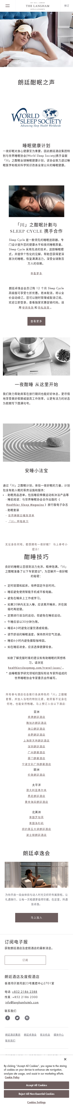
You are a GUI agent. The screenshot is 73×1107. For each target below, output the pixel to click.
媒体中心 (59, 1035)
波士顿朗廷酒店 (36, 835)
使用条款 (28, 307)
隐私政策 (44, 307)
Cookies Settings (36, 1102)
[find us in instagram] (27, 1018)
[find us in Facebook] (8, 1018)
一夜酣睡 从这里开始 (36, 384)
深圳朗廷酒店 (36, 746)
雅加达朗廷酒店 (36, 723)
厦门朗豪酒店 (36, 758)
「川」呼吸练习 (18, 521)
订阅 (25, 960)
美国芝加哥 (36, 817)
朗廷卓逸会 (30, 1035)
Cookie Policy (12, 1077)
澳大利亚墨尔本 (36, 790)
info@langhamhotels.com (22, 1002)
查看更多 (36, 273)
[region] (36, 1081)
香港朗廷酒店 (36, 717)
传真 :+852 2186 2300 (21, 997)
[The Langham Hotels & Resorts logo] (37, 6)
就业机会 (45, 1035)
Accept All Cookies (36, 1085)
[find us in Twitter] (17, 1018)
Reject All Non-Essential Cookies (36, 1094)
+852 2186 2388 (24, 991)
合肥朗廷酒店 (36, 734)
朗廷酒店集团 (12, 1035)
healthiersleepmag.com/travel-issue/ (35, 668)
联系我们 (10, 1041)
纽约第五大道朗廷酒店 (36, 829)
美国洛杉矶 (36, 823)
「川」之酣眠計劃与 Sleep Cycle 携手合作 (36, 228)
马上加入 (36, 917)
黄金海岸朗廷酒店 (36, 802)
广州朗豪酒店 (36, 752)
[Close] (65, 1059)
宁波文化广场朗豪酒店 (36, 764)
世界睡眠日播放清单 (21, 515)
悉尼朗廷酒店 (36, 796)
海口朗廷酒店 (36, 729)
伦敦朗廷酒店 (36, 775)
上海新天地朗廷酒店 (36, 740)
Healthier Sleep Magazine (25, 505)
